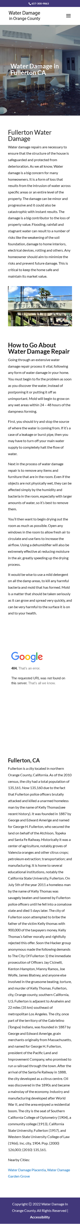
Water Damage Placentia (27, 1170)
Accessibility (40, 1217)
